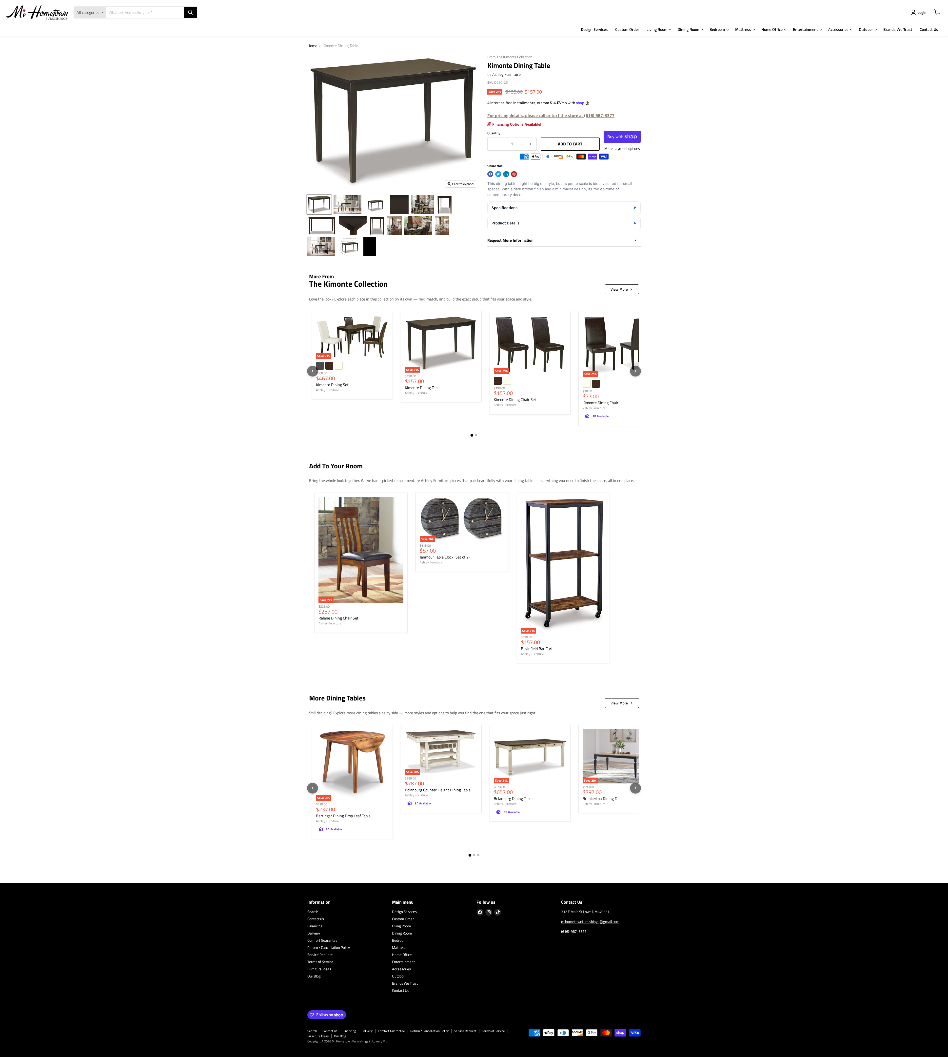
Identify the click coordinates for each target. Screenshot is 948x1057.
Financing (314, 926)
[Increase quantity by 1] (530, 144)
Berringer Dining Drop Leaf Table (343, 816)
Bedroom (718, 29)
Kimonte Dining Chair (600, 403)
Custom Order (627, 29)
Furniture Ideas (319, 969)
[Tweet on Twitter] (498, 174)
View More (619, 289)
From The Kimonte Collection (509, 57)
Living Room (657, 29)
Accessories (838, 29)
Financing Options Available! (516, 124)
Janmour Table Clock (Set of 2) (445, 557)
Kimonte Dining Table (422, 388)
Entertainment (806, 29)
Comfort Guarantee (322, 940)
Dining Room (689, 29)
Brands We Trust (897, 29)
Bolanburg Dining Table (513, 798)
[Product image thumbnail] (347, 204)
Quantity (493, 133)
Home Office (772, 29)
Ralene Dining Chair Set (338, 618)
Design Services (594, 29)
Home (312, 45)
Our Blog (314, 976)
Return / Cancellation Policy (328, 947)
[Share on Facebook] (490, 174)
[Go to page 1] (472, 435)
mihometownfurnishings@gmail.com (590, 921)
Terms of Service (320, 962)
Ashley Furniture (506, 74)
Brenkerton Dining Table (603, 798)
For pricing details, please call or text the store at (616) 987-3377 (550, 115)
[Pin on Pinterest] (514, 174)
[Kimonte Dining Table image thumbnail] (319, 204)
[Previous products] (312, 371)
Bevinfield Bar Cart (537, 649)
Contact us (315, 919)
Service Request (320, 954)
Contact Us (929, 29)
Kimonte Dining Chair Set (515, 399)
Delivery (313, 933)
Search (312, 912)
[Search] (190, 12)
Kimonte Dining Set (332, 385)
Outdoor (866, 29)
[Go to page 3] (478, 855)
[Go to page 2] (476, 435)
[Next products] (635, 371)
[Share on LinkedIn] (506, 174)
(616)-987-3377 (573, 931)
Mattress (743, 29)
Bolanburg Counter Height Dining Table (438, 790)
